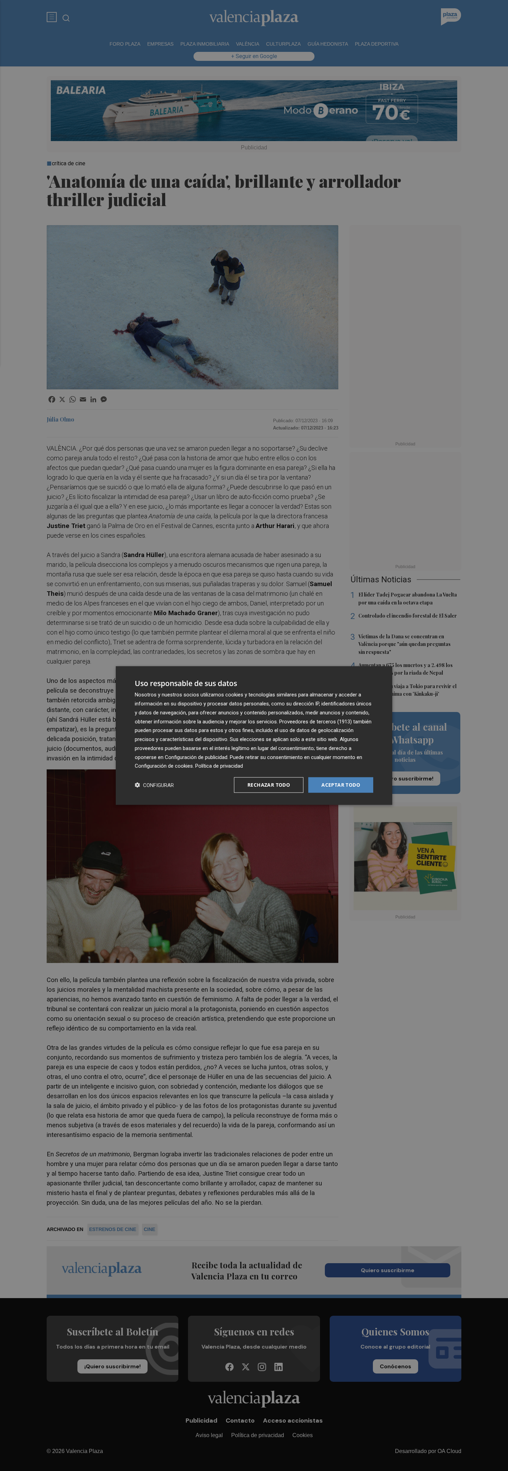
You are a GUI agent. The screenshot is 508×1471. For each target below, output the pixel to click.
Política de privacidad (219, 766)
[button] (154, 785)
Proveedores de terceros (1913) (315, 721)
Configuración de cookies (164, 766)
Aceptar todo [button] (340, 784)
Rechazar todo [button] (268, 784)
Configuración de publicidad (196, 757)
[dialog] (254, 735)
